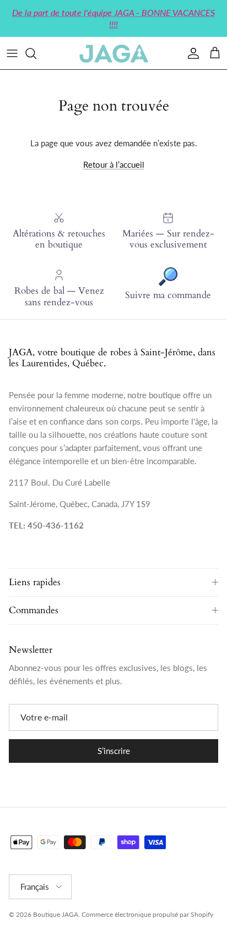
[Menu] (12, 53)
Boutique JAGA (55, 914)
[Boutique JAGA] (113, 53)
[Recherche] (36, 53)
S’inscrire (114, 751)
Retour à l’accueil (113, 164)
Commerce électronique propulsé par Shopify (147, 914)
